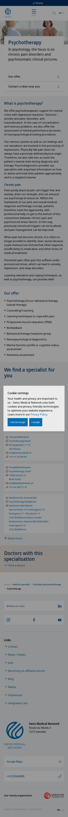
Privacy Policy (39, 414)
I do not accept (17, 422)
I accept (36, 422)
